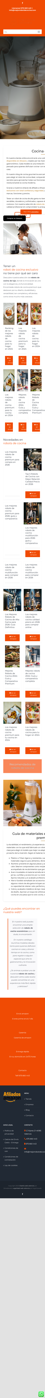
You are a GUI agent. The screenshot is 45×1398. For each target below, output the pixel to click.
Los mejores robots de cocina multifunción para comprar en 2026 (11, 571)
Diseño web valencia (26, 1186)
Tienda (28, 1099)
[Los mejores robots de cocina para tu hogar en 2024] (36, 314)
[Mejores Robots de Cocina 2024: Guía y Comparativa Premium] (36, 380)
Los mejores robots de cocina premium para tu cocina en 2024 (9, 405)
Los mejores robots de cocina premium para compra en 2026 (12, 458)
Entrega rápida (22, 1052)
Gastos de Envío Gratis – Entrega (12, 1141)
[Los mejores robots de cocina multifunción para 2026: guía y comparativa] (33, 513)
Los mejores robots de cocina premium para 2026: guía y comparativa (12, 512)
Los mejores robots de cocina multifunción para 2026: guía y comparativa (31, 535)
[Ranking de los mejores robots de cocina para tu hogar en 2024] (9, 314)
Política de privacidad (9, 1132)
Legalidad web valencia (21, 1188)
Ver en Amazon (10, 360)
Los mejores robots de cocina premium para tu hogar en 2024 (23, 338)
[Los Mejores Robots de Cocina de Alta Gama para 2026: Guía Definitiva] (12, 600)
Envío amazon (22, 1014)
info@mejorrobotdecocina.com (22, 10)
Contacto (22, 1070)
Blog (28, 1110)
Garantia (22, 1033)
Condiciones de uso (11, 1149)
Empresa (29, 1104)
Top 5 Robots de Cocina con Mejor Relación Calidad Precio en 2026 (32, 479)
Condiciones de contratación (11, 1158)
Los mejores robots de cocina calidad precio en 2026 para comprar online (32, 620)
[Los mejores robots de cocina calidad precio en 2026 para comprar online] (33, 600)
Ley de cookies (11, 1165)
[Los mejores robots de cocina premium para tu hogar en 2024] (22, 314)
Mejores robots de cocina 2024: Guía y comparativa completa (32, 676)
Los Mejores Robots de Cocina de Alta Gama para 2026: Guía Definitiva (12, 620)
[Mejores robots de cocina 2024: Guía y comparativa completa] (22, 380)
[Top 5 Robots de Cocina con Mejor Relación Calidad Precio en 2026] (33, 459)
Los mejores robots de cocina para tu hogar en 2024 (36, 337)
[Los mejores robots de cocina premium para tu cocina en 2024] (9, 380)
